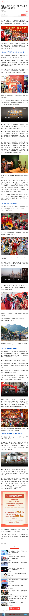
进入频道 (23, 15)
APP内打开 (16, 608)
